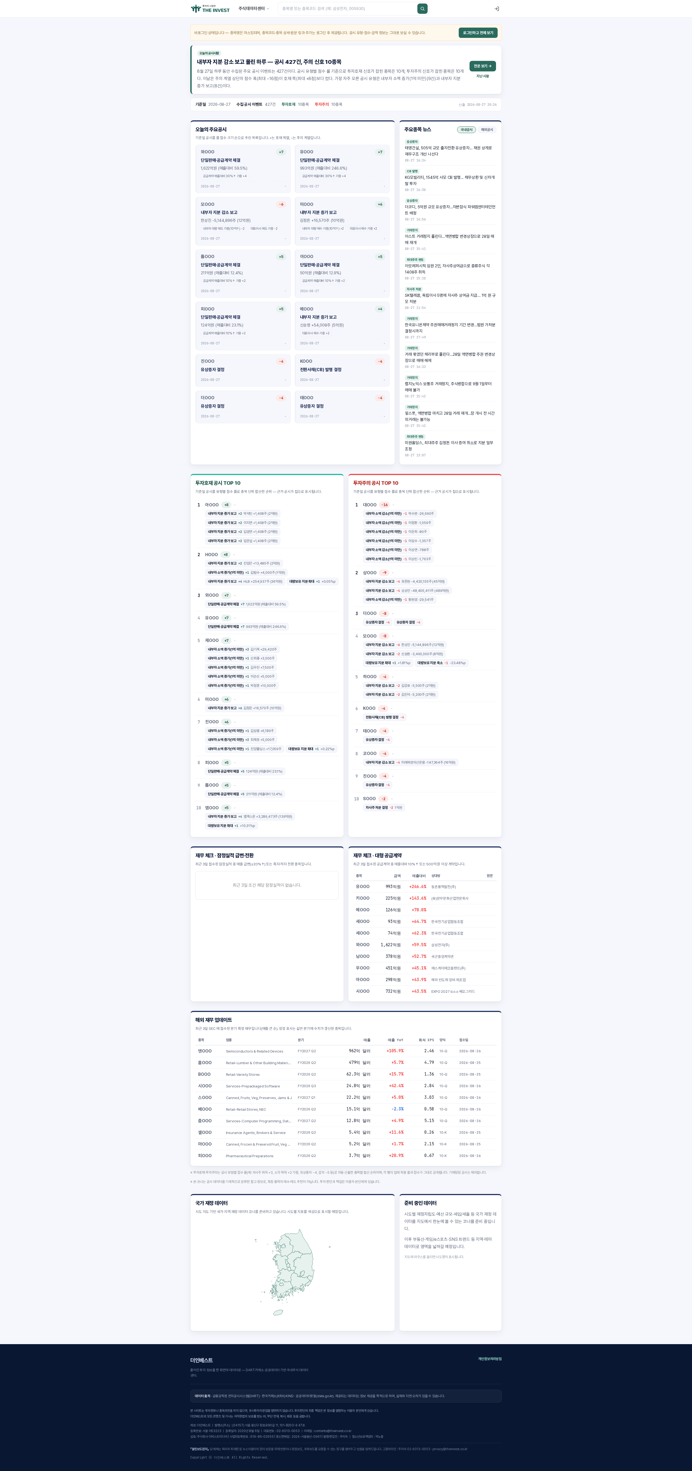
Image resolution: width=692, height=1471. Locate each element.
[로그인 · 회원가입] (496, 9)
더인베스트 (201, 1360)
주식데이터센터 (252, 8)
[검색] (422, 9)
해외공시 (487, 130)
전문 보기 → (483, 66)
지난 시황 (483, 76)
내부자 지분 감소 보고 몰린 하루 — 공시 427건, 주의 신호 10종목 (269, 61)
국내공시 (467, 130)
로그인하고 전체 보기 (478, 33)
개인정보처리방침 (490, 1359)
